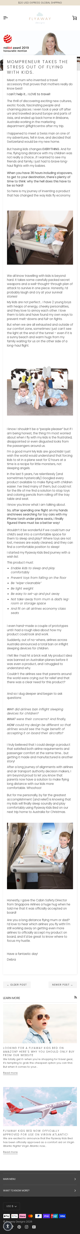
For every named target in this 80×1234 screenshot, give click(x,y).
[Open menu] (9, 17)
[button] (7, 1226)
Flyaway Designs (15, 1221)
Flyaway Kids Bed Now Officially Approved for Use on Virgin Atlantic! (35, 1132)
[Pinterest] (19, 1227)
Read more (10, 1073)
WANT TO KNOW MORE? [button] (16, 1190)
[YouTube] (34, 1227)
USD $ (9, 1206)
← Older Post (17, 984)
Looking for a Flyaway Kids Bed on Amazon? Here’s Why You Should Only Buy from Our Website (39, 1051)
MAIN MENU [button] (9, 1179)
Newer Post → (62, 984)
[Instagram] (26, 1227)
